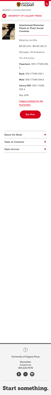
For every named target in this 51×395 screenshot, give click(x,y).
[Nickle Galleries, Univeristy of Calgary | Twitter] (25, 374)
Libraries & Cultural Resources (16, 10)
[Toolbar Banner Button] (47, 3)
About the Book (13, 134)
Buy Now (30, 114)
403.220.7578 (25, 368)
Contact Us (25, 365)
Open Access (11, 149)
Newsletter (25, 362)
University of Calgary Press (25, 15)
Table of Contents (14, 141)
